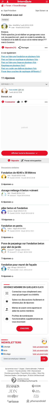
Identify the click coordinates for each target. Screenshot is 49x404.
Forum (8, 6)
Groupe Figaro (22, 375)
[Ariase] (12, 401)
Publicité (41, 369)
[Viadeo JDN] (36, 396)
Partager (25, 48)
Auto (5, 350)
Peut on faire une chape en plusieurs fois (18, 62)
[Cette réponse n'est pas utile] (25, 101)
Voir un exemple (40, 347)
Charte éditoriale (31, 369)
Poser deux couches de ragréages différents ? (21, 71)
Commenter (10, 102)
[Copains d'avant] (12, 396)
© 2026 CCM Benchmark (36, 375)
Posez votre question (32, 161)
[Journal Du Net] (12, 391)
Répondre (15, 161)
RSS (29, 371)
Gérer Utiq (41, 373)
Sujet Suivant (40, 11)
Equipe (22, 369)
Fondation (5, 20)
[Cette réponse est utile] (18, 101)
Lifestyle (6, 347)
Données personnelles (12, 373)
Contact (11, 371)
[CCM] (36, 386)
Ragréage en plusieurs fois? (13, 65)
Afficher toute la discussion (23, 153)
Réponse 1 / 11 (7, 84)
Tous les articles (20, 371)
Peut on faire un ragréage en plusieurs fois (19, 59)
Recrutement (36, 371)
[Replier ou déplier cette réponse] (46, 84)
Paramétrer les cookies (28, 373)
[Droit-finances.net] (36, 391)
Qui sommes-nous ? (11, 369)
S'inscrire (24, 328)
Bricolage (6, 354)
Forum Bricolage (19, 6)
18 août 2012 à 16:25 (22, 27)
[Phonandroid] (36, 401)
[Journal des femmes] (12, 386)
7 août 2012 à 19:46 (15, 92)
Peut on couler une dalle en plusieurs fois (18, 68)
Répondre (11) (10, 48)
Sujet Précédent (10, 11)
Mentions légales (10, 375)
